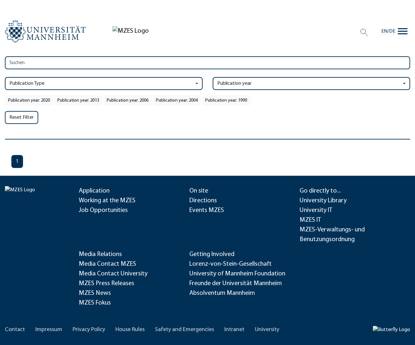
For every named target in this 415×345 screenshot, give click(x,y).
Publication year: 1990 (226, 100)
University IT (316, 210)
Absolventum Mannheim (222, 293)
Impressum (48, 330)
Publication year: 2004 (177, 100)
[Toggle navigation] (402, 31)
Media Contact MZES (107, 264)
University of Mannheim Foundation (237, 274)
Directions (203, 200)
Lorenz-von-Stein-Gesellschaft (230, 264)
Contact (15, 330)
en (384, 31)
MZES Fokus (95, 303)
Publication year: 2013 (78, 100)
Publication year (234, 83)
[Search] (364, 32)
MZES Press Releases (106, 283)
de (392, 31)
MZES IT (310, 220)
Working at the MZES (107, 200)
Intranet (234, 330)
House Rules (130, 330)
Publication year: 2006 (127, 100)
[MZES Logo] (131, 31)
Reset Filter (21, 117)
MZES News (95, 293)
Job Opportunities (103, 210)
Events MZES (206, 210)
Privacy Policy (89, 330)
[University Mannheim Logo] (46, 31)
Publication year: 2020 (29, 100)
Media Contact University (113, 274)
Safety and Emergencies (184, 330)
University (267, 330)
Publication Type (26, 83)
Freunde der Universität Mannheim (235, 283)
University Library (323, 200)
